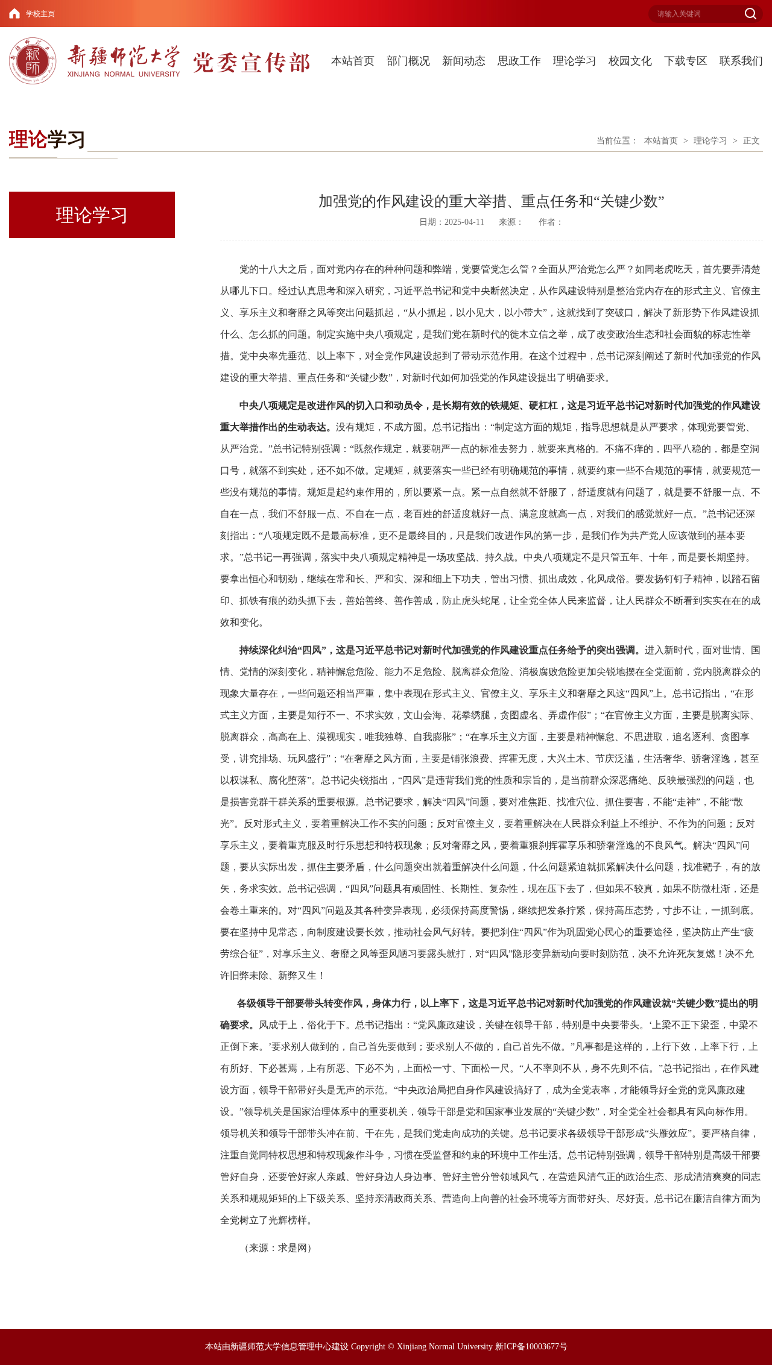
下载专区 (685, 61)
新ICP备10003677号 (531, 1346)
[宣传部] (164, 60)
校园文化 (630, 61)
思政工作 (519, 61)
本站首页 (353, 61)
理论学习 (574, 61)
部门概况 (408, 61)
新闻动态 (464, 61)
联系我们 (741, 61)
